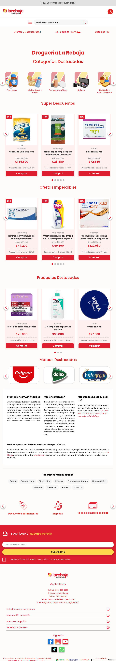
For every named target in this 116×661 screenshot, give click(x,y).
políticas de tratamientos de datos (33, 559)
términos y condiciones (60, 559)
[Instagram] (58, 642)
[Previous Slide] (2, 82)
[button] (52, 180)
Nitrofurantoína (99, 481)
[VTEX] (93, 660)
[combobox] (61, 22)
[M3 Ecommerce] (111, 659)
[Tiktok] (54, 650)
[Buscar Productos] (84, 22)
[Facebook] (50, 642)
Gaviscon (78, 487)
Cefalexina (52, 487)
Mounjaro (38, 487)
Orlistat (13, 481)
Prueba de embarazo (78, 481)
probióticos (39, 455)
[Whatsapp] (61, 650)
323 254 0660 (88, 413)
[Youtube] (65, 642)
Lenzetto (65, 487)
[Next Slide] (113, 82)
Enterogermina (28, 481)
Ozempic (59, 481)
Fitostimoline (45, 481)
